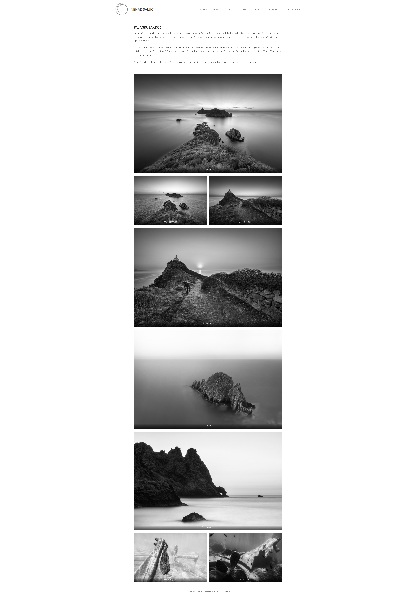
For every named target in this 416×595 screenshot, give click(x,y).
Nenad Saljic (136, 9)
